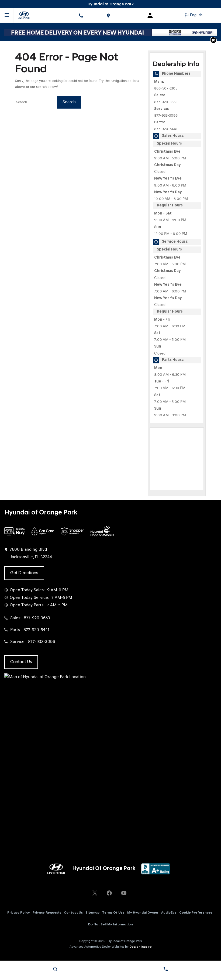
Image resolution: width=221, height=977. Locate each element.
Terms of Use (113, 912)
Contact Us (73, 912)
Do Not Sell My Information (110, 924)
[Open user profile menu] (152, 15)
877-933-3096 (166, 116)
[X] (95, 893)
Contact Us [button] (21, 662)
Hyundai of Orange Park (125, 941)
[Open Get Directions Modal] (108, 15)
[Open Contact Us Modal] (165, 969)
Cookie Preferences (195, 912)
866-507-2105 (165, 89)
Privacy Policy (18, 912)
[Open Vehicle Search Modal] (55, 969)
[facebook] (109, 893)
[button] (213, 40)
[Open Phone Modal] (81, 15)
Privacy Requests (47, 912)
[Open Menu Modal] (6, 15)
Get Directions (24, 573)
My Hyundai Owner (142, 912)
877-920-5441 (165, 129)
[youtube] (124, 893)
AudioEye (169, 912)
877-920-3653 (165, 102)
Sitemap (92, 912)
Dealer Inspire (140, 947)
